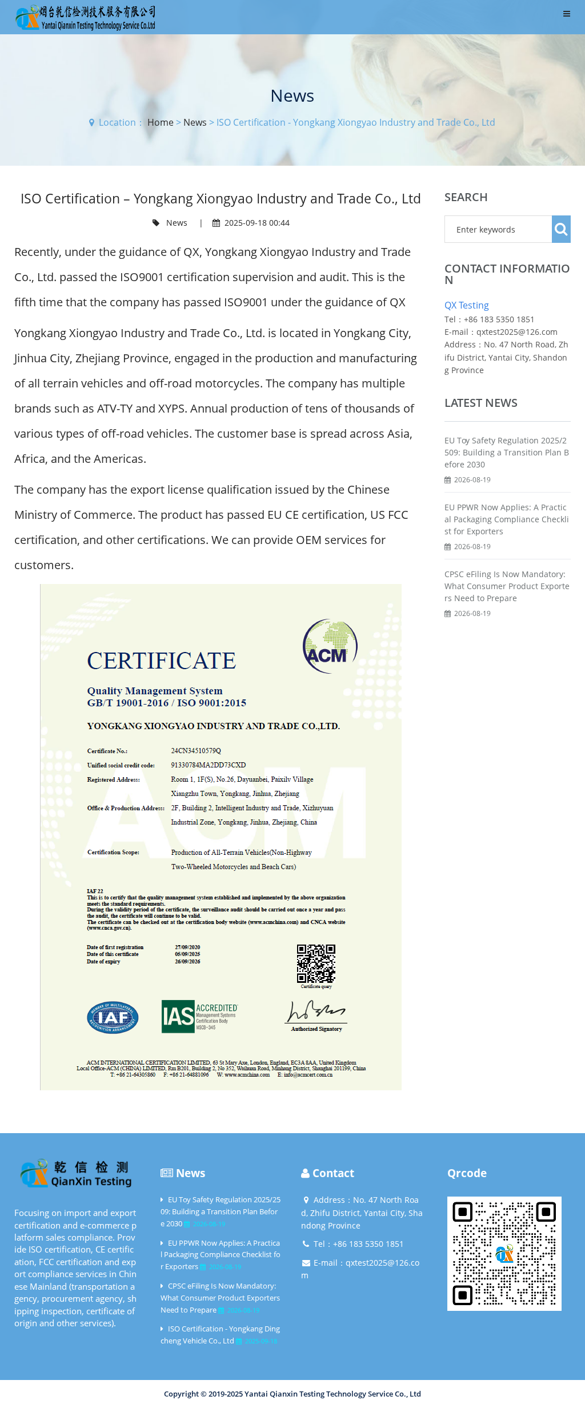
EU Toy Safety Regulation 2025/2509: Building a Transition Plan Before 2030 (506, 452)
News (195, 122)
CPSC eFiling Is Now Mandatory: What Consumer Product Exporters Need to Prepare (507, 586)
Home (160, 122)
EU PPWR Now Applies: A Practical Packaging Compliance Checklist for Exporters (506, 519)
